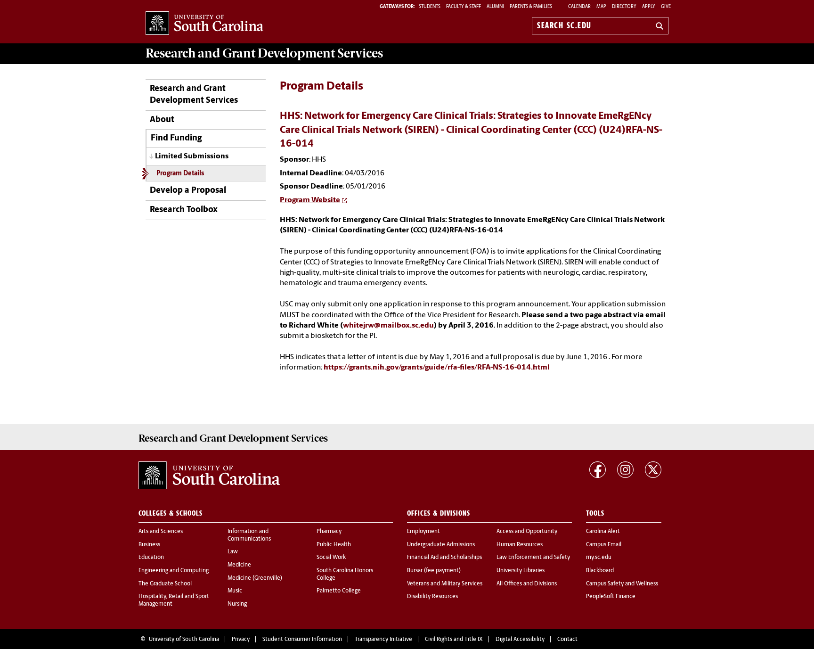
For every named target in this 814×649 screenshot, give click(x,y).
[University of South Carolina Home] (204, 23)
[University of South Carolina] (209, 475)
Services (264, 53)
